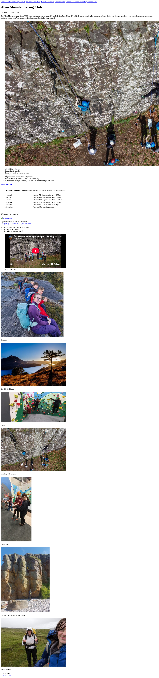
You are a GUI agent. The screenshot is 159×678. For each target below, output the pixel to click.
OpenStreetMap (25, 223)
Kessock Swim (31, 2)
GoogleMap (5, 223)
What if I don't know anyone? (13, 231)
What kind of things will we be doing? (16, 227)
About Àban (9, 2)
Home (3, 2)
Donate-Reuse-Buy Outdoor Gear (85, 2)
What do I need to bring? (11, 229)
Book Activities (60, 2)
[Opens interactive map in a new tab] (6, 218)
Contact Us (70, 2)
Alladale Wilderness (47, 2)
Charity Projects (19, 2)
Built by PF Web (6, 675)
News (38, 2)
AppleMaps (14, 223)
